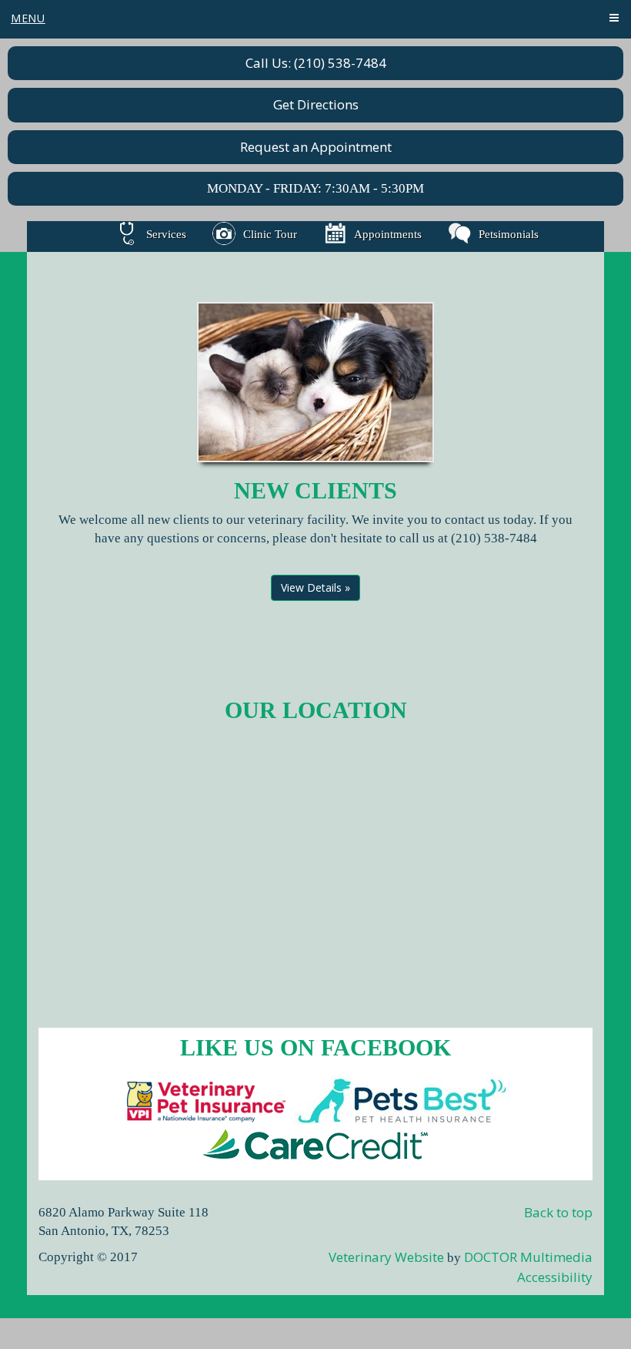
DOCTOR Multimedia (528, 1257)
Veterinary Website (386, 1257)
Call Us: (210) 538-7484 (315, 63)
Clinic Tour (270, 234)
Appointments (388, 234)
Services (166, 234)
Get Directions (316, 104)
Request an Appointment (316, 147)
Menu (28, 18)
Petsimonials (509, 234)
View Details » (315, 587)
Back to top (558, 1212)
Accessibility (555, 1277)
